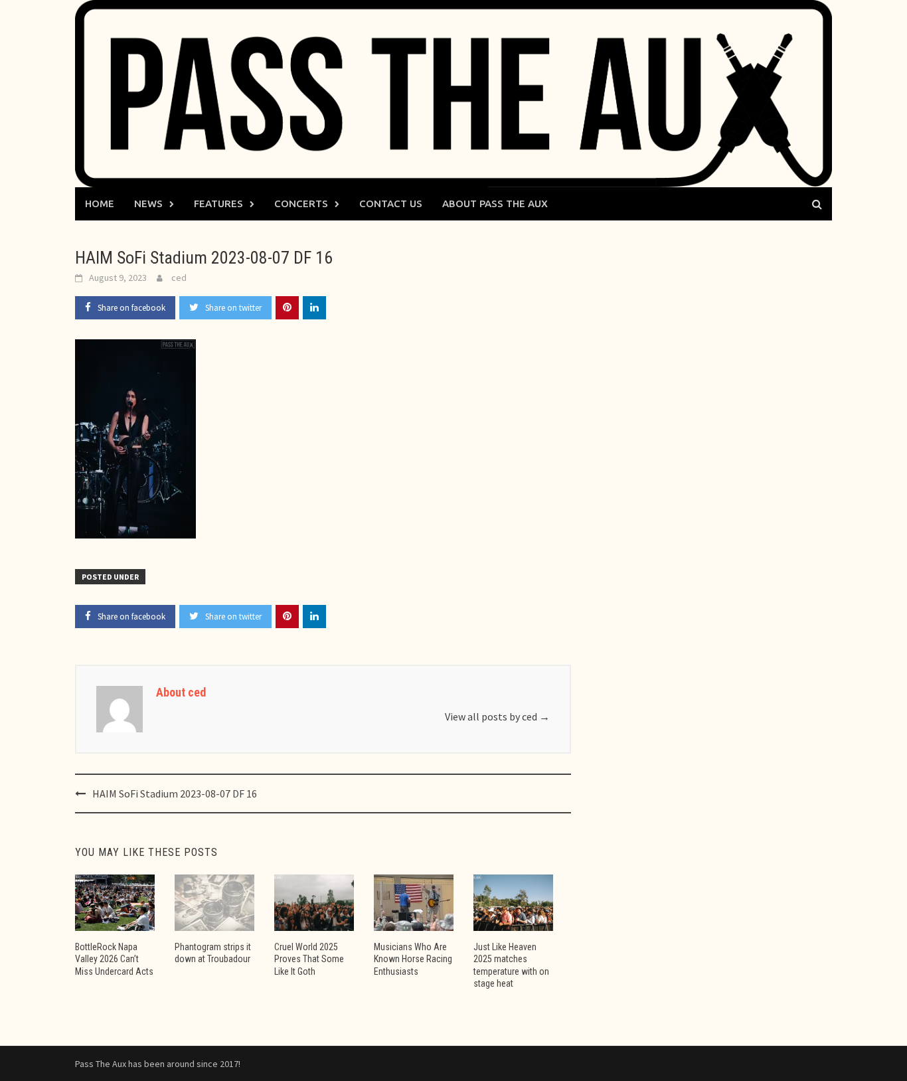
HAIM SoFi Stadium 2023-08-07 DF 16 (174, 793)
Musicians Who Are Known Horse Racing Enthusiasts (413, 959)
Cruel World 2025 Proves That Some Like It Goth (309, 959)
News (148, 203)
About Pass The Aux (495, 203)
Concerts (301, 203)
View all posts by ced (497, 716)
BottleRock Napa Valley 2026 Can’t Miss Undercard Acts (114, 959)
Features (218, 203)
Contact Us (390, 203)
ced (179, 278)
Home (99, 203)
